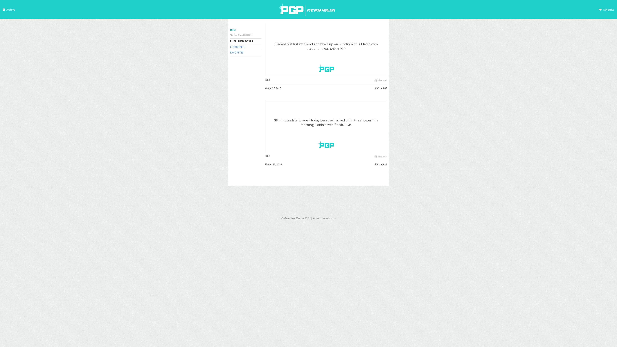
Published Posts (241, 41)
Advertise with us (324, 218)
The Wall (382, 80)
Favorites (237, 52)
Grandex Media (294, 218)
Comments (237, 47)
